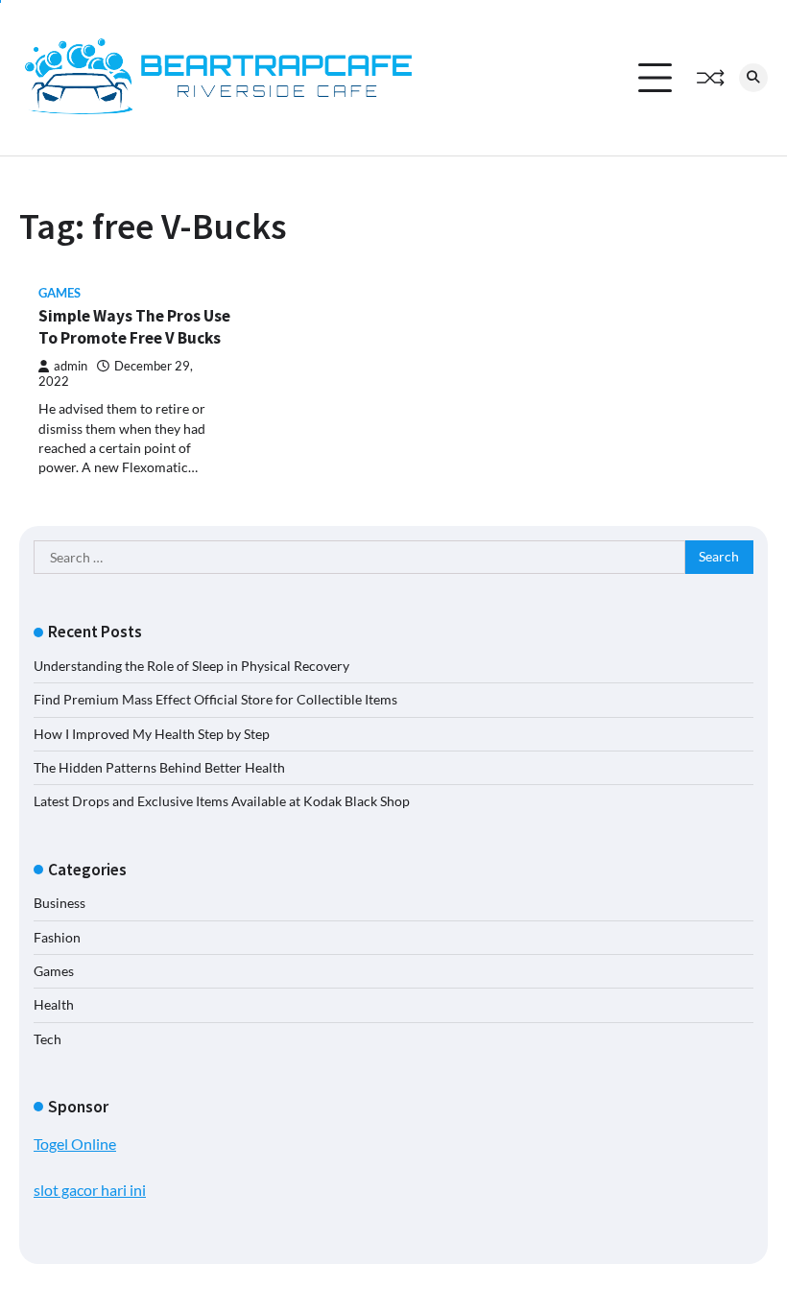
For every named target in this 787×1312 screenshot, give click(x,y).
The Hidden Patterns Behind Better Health (159, 767)
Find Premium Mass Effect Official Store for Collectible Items (215, 699)
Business (59, 903)
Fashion (57, 937)
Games (59, 293)
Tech (47, 1039)
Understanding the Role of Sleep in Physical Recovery (191, 666)
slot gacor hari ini (90, 1190)
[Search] (753, 77)
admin (70, 366)
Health (54, 1005)
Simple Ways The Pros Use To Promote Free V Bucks (134, 326)
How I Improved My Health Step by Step (152, 734)
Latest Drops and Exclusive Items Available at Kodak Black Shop (222, 801)
